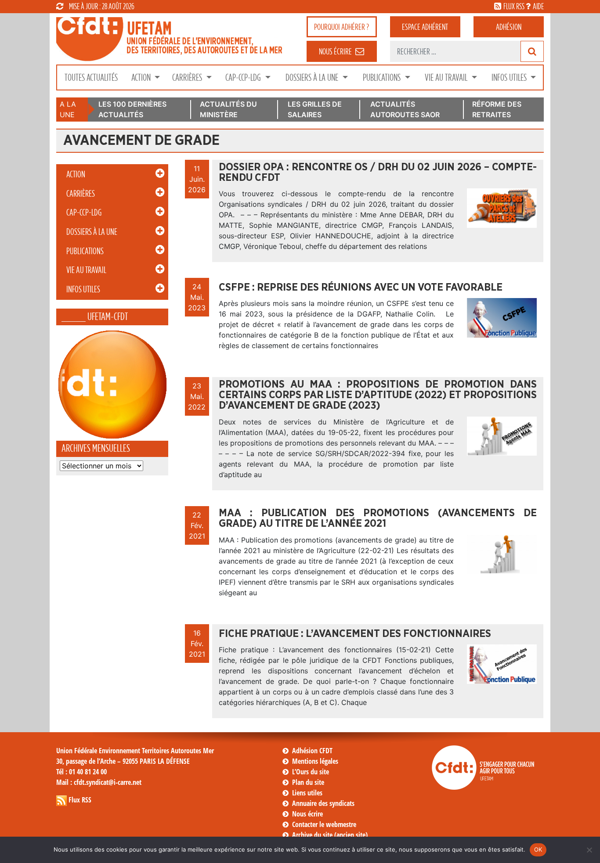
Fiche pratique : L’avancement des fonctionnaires (355, 634)
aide (538, 6)
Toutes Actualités (91, 77)
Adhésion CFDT (312, 750)
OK (538, 849)
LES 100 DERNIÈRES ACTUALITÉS (132, 109)
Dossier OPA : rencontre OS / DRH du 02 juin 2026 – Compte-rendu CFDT (378, 172)
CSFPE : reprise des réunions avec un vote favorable (360, 287)
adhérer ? (341, 27)
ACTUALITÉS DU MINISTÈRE (228, 109)
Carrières (188, 77)
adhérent (425, 27)
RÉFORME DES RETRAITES (496, 109)
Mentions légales (315, 761)
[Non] (589, 849)
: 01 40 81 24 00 (81, 772)
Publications (382, 77)
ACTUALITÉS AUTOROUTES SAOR (405, 109)
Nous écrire (307, 814)
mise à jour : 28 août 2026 (101, 6)
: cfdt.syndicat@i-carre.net (98, 782)
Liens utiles (307, 793)
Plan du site (308, 782)
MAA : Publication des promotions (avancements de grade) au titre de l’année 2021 (378, 518)
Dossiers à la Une (313, 77)
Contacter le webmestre (324, 824)
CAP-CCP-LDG (244, 77)
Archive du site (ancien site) (330, 835)
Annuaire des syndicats (323, 803)
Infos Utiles (510, 77)
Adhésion (508, 27)
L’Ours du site (310, 772)
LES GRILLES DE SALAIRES (315, 109)
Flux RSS (80, 800)
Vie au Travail (447, 77)
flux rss (513, 6)
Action (141, 77)
